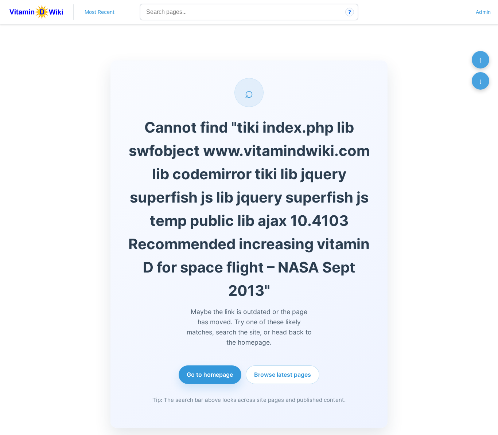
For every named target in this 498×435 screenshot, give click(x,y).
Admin (483, 12)
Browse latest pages (282, 374)
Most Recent (99, 12)
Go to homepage (210, 374)
